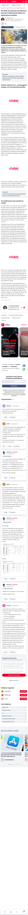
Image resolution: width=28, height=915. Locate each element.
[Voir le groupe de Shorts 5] (15, 359)
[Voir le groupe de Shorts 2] (10, 359)
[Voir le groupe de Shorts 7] (19, 359)
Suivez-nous (7, 27)
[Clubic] (14, 1)
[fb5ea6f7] (14, 549)
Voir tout (24, 324)
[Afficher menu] (1, 1)
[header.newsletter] (6, 2)
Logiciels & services (11, 8)
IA (24, 5)
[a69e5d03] (14, 567)
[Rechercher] (4, 2)
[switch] (23, 1)
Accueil (3, 8)
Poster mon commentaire (14, 675)
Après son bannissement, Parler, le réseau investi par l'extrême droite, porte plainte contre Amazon (13, 78)
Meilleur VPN (5, 5)
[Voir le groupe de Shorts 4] (14, 359)
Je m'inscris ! (14, 386)
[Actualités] (4, 912)
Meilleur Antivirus (16, 5)
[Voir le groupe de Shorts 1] (9, 359)
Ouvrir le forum (15, 680)
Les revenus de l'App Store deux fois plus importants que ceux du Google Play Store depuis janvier (11, 754)
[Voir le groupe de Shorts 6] (17, 359)
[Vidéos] (11, 912)
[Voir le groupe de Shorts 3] (12, 359)
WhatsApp (14, 366)
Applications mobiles (22, 8)
